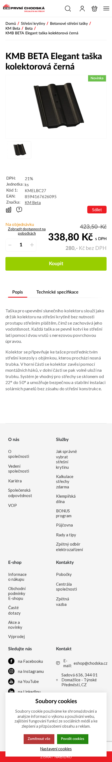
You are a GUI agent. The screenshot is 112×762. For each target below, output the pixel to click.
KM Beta (33, 202)
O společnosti (18, 454)
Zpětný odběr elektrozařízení (66, 547)
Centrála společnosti (66, 586)
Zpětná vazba (62, 601)
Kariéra (15, 480)
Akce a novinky (15, 625)
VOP (12, 505)
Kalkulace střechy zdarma (64, 481)
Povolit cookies (72, 739)
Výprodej (16, 636)
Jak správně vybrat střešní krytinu (66, 459)
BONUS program (63, 513)
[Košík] (94, 8)
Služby (62, 439)
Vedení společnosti (18, 468)
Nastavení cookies (56, 748)
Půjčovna (64, 524)
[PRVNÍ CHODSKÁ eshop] (22, 8)
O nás (13, 439)
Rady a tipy (66, 534)
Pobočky (64, 574)
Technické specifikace (57, 292)
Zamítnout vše (39, 739)
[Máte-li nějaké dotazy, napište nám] (19, 209)
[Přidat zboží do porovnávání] (8, 210)
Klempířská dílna (66, 499)
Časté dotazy (14, 610)
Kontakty (65, 562)
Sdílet (97, 209)
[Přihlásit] (82, 8)
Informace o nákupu (17, 577)
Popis (17, 292)
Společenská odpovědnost (18, 493)
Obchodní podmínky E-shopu (17, 593)
